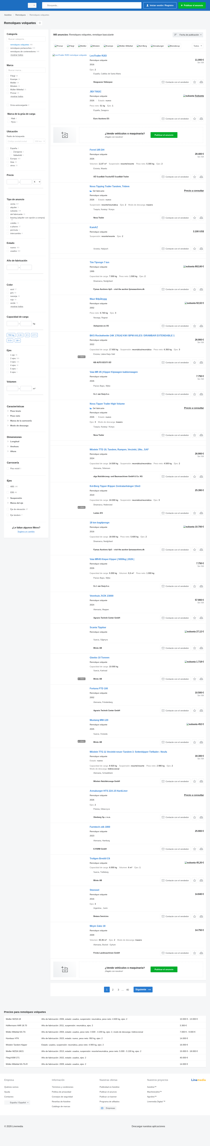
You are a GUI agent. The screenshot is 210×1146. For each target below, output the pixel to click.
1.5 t (20, 335)
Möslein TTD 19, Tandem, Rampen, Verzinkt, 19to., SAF (119, 449)
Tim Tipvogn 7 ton (99, 262)
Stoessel (94, 890)
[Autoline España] (14, 5)
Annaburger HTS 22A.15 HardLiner (109, 791)
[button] (194, 82)
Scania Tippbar (98, 627)
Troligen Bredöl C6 (100, 858)
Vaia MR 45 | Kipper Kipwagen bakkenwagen (114, 372)
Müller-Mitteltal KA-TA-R (17, 1064)
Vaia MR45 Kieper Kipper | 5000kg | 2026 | (112, 559)
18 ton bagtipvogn (99, 522)
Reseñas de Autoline (61, 1101)
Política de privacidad (61, 1092)
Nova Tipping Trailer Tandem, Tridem (109, 186)
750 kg (11, 335)
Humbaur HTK (12, 1038)
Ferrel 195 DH (97, 150)
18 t (17, 340)
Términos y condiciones (62, 1087)
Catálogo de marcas (61, 1106)
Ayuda (7, 1092)
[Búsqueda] (45, 5)
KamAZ (94, 227)
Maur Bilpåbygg (98, 299)
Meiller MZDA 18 (13, 1019)
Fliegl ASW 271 (13, 1057)
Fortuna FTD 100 (99, 688)
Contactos (8, 1097)
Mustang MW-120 (99, 720)
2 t (27, 335)
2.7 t (34, 335)
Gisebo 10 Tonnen (99, 657)
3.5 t (10, 340)
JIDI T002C (95, 91)
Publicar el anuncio (164, 135)
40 (127, 989)
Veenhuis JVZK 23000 (101, 596)
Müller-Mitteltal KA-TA (15, 1032)
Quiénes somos (11, 1087)
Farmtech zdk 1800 (100, 827)
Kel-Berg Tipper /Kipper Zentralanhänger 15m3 (115, 486)
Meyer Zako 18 (97, 926)
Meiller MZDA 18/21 (15, 1051)
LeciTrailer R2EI (98, 55)
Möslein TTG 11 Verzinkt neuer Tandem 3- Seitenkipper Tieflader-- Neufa (128, 752)
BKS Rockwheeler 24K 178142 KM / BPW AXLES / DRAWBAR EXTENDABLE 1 (132, 335)
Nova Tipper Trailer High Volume (107, 404)
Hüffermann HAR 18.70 (16, 1025)
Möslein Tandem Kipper (16, 1045)
